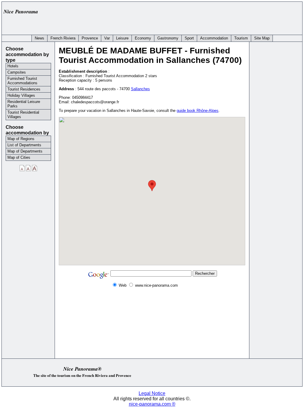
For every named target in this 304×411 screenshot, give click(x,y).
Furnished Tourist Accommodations (22, 80)
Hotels (12, 66)
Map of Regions (20, 139)
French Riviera (62, 38)
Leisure (122, 38)
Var (107, 38)
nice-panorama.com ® (152, 404)
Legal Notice (152, 393)
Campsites (16, 72)
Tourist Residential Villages (23, 114)
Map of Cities (18, 157)
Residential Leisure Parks (23, 103)
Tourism (241, 38)
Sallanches (140, 89)
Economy (143, 38)
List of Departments (24, 145)
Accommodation (214, 38)
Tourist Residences (23, 89)
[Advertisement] (192, 17)
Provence (90, 38)
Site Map (262, 38)
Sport (189, 38)
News (39, 38)
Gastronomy (167, 38)
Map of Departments (24, 151)
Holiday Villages (21, 95)
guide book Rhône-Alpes (197, 110)
